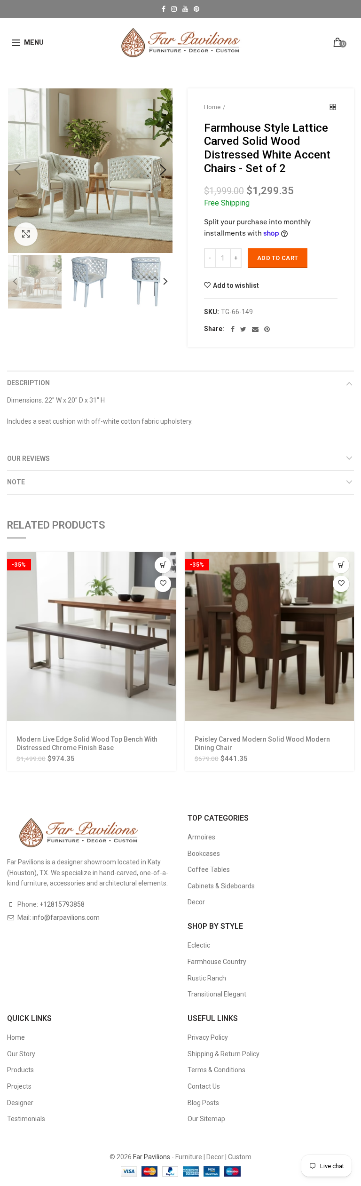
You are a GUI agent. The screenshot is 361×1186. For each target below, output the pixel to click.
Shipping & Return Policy (223, 1054)
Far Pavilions (151, 1157)
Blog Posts (203, 1103)
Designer (20, 1103)
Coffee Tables (209, 869)
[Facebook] (232, 329)
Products (20, 1070)
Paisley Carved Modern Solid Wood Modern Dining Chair (262, 743)
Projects (19, 1086)
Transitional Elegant (217, 994)
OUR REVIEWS (28, 458)
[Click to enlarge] (26, 234)
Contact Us (204, 1086)
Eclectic (199, 945)
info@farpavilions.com (66, 917)
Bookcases (204, 853)
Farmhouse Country (217, 961)
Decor (196, 902)
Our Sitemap (206, 1119)
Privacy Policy (208, 1037)
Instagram (174, 9)
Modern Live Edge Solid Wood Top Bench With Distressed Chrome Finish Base (86, 743)
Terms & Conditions (216, 1070)
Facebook (163, 9)
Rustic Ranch (207, 978)
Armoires (201, 837)
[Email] (255, 329)
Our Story (21, 1054)
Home (212, 107)
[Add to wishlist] (163, 584)
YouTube (185, 9)
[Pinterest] (267, 329)
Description (28, 383)
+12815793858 (62, 904)
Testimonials (26, 1119)
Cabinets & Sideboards (221, 886)
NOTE (16, 482)
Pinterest (196, 9)
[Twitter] (243, 329)
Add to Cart (277, 257)
